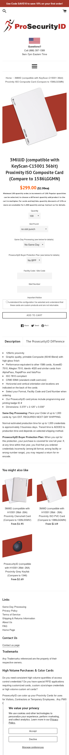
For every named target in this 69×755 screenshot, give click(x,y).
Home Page (8, 629)
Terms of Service (11, 614)
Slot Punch (34, 223)
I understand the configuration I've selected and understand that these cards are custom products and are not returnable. (35, 303)
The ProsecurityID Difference (45, 341)
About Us (7, 622)
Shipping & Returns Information (18, 618)
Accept (33, 731)
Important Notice (34, 297)
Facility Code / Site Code (34, 270)
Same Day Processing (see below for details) (34, 239)
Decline (33, 739)
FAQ (4, 626)
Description (12, 341)
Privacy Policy (9, 610)
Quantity (34, 210)
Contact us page (11, 645)
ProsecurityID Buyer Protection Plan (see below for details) (34, 255)
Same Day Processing (14, 606)
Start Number (34, 284)
